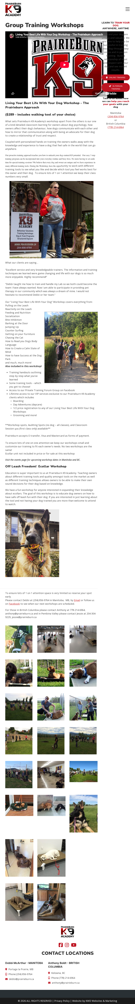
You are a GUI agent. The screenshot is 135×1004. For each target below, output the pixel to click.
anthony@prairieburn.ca (65, 982)
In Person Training (116, 87)
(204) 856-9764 (116, 116)
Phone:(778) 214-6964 (63, 977)
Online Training (117, 77)
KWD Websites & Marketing (101, 1000)
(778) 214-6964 (116, 127)
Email (77, 600)
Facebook (14, 603)
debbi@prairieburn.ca (21, 979)
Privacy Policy (62, 1000)
